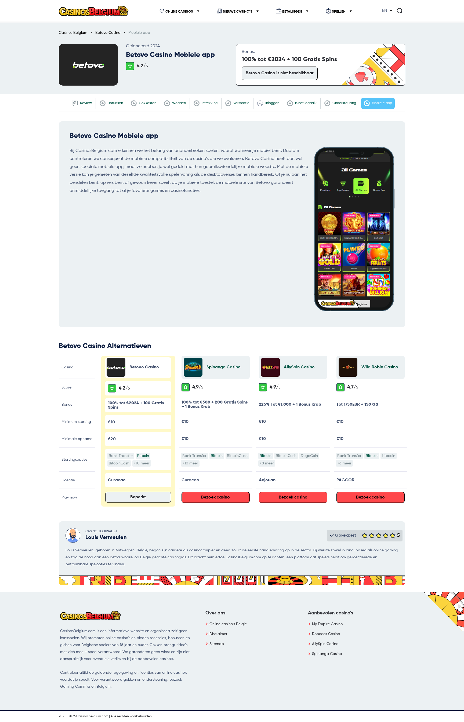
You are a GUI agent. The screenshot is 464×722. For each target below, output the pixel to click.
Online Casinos (179, 11)
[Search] (399, 10)
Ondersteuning (344, 103)
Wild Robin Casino (379, 367)
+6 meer (344, 463)
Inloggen (271, 103)
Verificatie (241, 103)
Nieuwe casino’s (237, 11)
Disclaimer (218, 634)
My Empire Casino (327, 624)
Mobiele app (381, 103)
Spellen (338, 11)
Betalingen (292, 11)
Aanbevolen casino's (330, 613)
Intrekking (209, 103)
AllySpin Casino (299, 367)
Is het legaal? (305, 103)
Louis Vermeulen (106, 537)
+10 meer (142, 463)
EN (384, 11)
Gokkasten (147, 103)
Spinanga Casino (223, 367)
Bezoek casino (215, 497)
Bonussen (115, 103)
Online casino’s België (228, 624)
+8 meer (267, 463)
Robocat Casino (326, 634)
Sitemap (216, 644)
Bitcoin (143, 456)
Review (85, 103)
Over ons (215, 613)
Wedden (178, 103)
